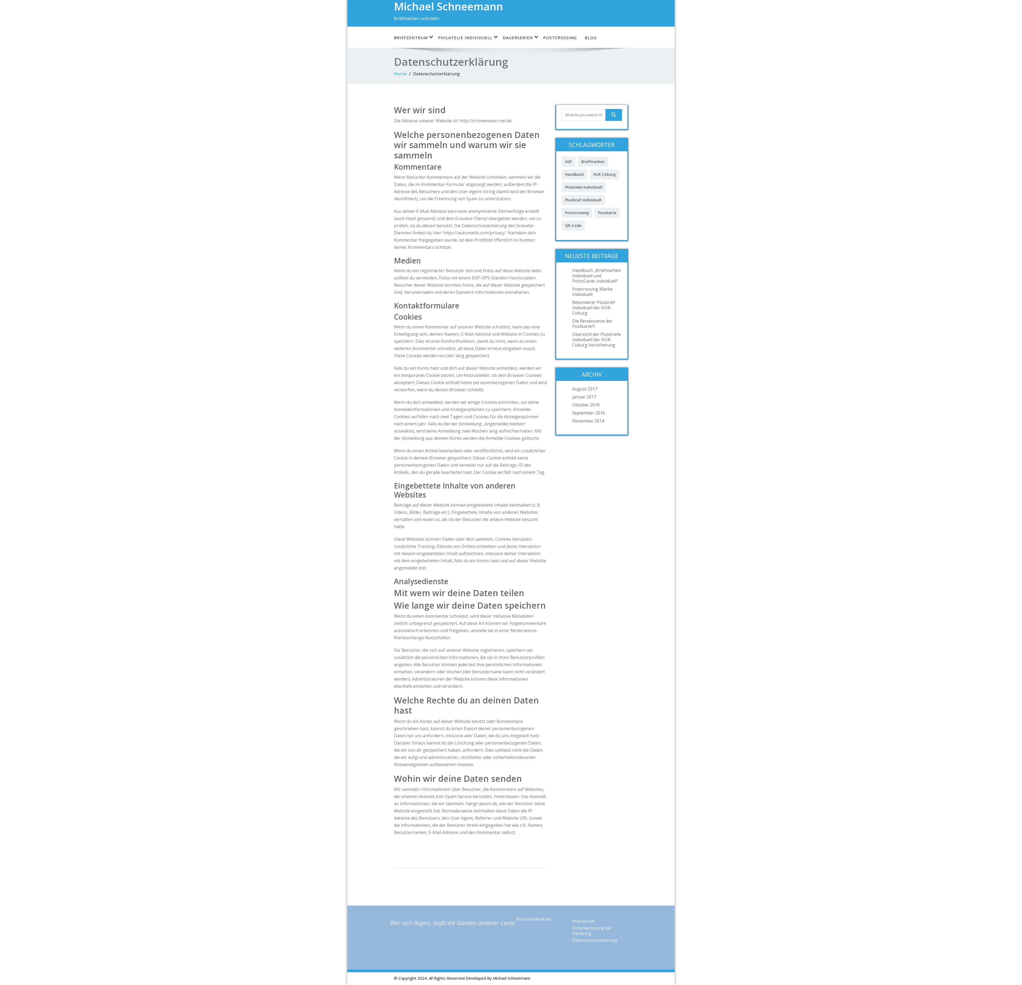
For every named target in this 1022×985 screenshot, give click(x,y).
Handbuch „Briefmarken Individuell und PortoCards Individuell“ (596, 276)
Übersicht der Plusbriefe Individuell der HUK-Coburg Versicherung (596, 340)
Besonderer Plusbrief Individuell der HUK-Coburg (593, 308)
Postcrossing (560, 37)
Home (400, 74)
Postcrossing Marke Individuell (592, 291)
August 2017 (584, 389)
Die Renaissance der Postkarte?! (592, 323)
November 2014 (588, 421)
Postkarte (607, 212)
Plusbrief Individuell (583, 199)
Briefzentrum (411, 37)
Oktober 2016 (586, 405)
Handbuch (574, 174)
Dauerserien (518, 37)
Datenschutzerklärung (594, 940)
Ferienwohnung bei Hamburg (591, 930)
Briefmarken (593, 161)
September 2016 (588, 413)
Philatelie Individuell (465, 37)
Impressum (583, 921)
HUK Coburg (604, 174)
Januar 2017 (584, 397)
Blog (591, 37)
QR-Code (573, 225)
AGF (568, 161)
